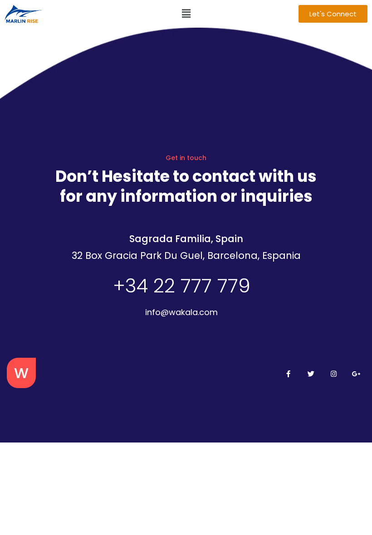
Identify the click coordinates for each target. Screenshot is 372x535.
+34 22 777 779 (181, 285)
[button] (186, 13)
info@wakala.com (181, 312)
